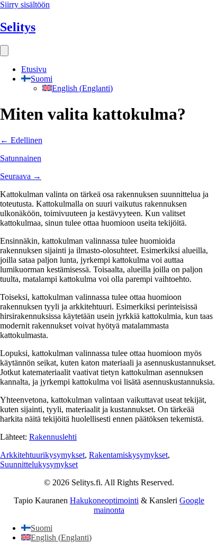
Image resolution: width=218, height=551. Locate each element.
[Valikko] (4, 50)
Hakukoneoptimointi (104, 500)
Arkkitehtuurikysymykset (42, 454)
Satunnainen (20, 158)
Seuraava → (20, 176)
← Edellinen (21, 140)
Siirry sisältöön (25, 4)
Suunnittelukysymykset (39, 464)
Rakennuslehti (53, 436)
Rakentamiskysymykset (128, 454)
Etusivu (34, 69)
